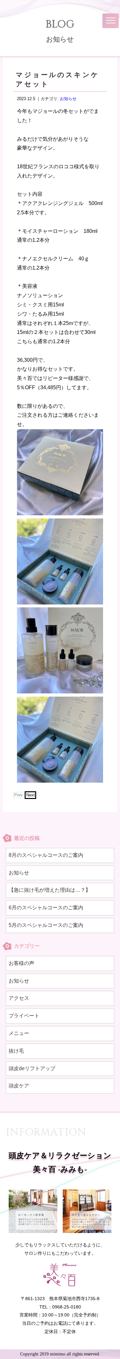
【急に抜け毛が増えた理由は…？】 (50, 890)
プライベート (24, 1015)
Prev (18, 795)
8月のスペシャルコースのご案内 (46, 855)
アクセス (19, 998)
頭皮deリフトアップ (32, 1068)
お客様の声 (21, 963)
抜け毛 (16, 1051)
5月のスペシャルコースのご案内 (46, 925)
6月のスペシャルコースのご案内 (46, 907)
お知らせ (68, 98)
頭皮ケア (19, 1085)
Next (30, 795)
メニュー (19, 1033)
